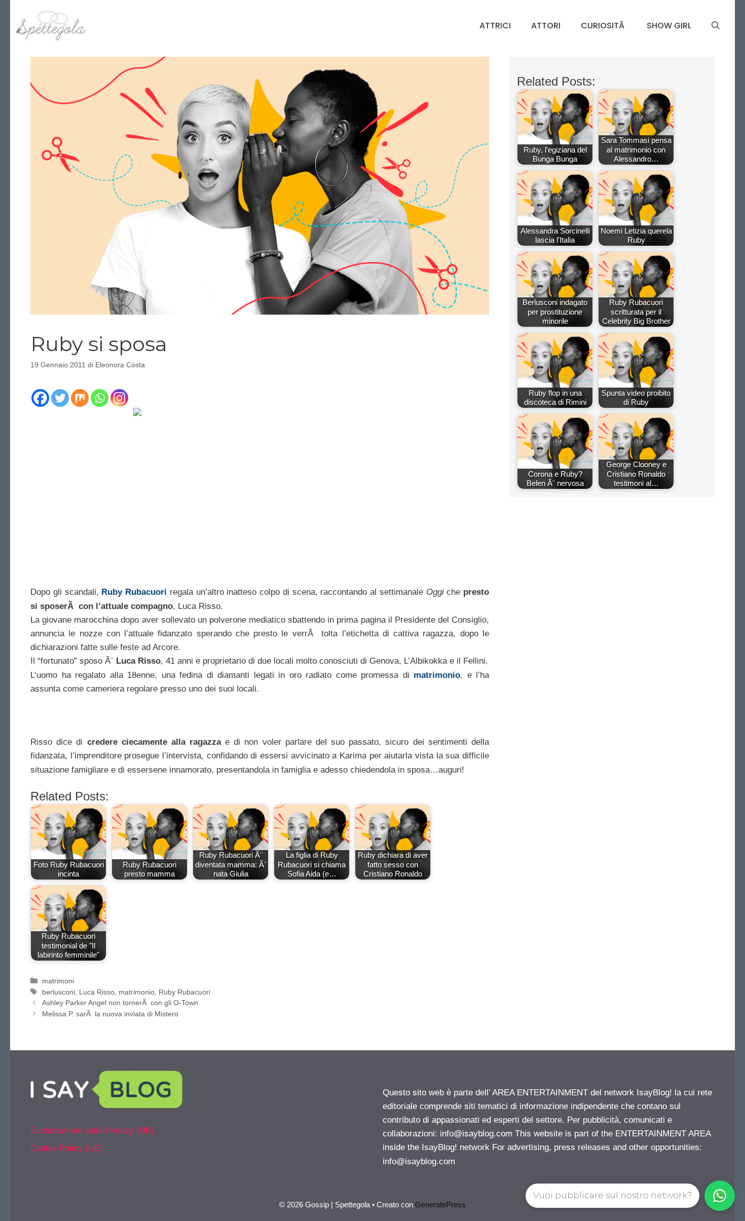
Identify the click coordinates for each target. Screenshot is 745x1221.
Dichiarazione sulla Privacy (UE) (92, 1130)
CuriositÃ (603, 25)
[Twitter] (60, 398)
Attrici (495, 25)
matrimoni (58, 981)
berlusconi (58, 992)
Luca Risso (97, 992)
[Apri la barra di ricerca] (715, 26)
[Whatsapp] (99, 398)
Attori (546, 25)
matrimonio (437, 675)
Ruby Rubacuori (134, 592)
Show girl (669, 25)
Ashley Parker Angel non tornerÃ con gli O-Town (120, 1003)
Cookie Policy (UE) (66, 1148)
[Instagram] (119, 398)
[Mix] (80, 398)
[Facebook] (40, 398)
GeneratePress (440, 1204)
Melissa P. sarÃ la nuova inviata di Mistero (110, 1014)
